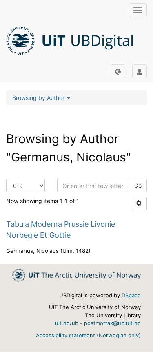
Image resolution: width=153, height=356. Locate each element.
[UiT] (76, 274)
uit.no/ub (66, 323)
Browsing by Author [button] (39, 97)
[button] (118, 71)
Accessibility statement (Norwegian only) (88, 335)
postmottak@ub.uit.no (112, 323)
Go (138, 185)
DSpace (131, 295)
